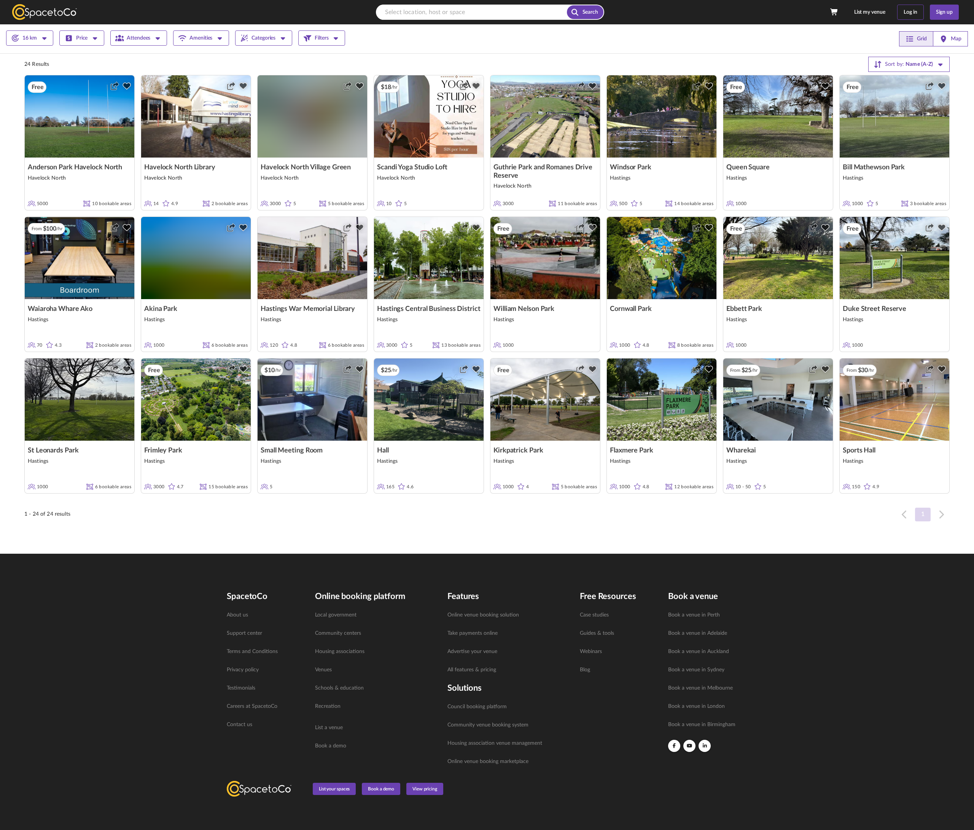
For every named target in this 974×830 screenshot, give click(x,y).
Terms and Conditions (252, 651)
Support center (244, 633)
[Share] (114, 86)
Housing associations (339, 651)
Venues (323, 669)
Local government (335, 615)
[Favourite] (127, 86)
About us (237, 615)
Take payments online (472, 633)
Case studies (594, 615)
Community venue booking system (487, 725)
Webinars (591, 651)
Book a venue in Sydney (696, 669)
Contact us (239, 724)
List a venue (329, 727)
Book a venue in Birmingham (701, 724)
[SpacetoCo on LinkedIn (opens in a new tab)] (705, 746)
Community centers (338, 633)
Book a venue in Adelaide (697, 633)
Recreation (328, 706)
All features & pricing (471, 669)
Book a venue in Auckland (698, 651)
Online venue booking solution (483, 615)
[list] (266, 670)
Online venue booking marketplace (487, 761)
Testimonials (241, 688)
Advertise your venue (472, 651)
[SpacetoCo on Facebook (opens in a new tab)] (674, 746)
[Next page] (941, 514)
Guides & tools (597, 633)
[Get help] (959, 813)
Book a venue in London (696, 706)
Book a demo (330, 746)
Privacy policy (243, 669)
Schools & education (339, 688)
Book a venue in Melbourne (700, 688)
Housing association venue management (494, 743)
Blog (585, 669)
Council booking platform (477, 706)
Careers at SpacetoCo (252, 706)
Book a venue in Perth (694, 615)
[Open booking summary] (834, 12)
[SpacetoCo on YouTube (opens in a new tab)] (689, 746)
